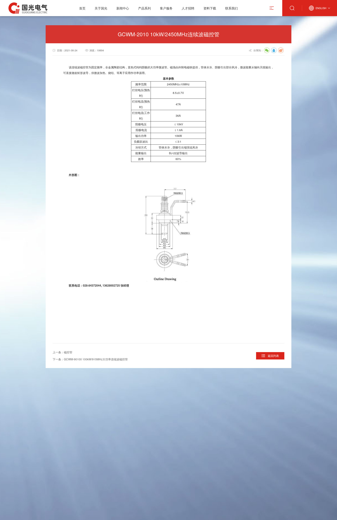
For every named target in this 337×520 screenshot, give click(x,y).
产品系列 (144, 8)
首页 (82, 8)
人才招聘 (188, 8)
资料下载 (209, 8)
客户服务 (166, 8)
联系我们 (231, 8)
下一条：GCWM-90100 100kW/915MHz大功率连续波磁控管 (90, 359)
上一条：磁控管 (62, 352)
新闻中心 (122, 8)
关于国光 (101, 8)
